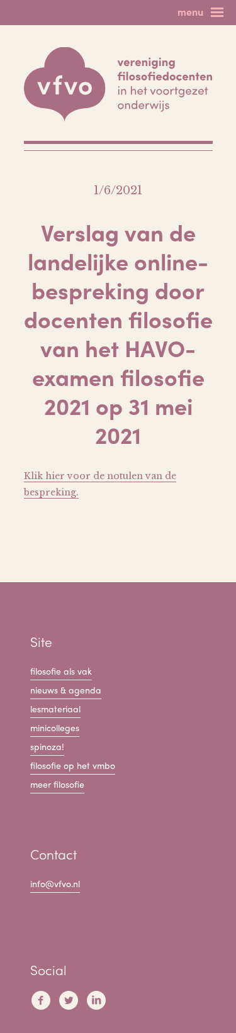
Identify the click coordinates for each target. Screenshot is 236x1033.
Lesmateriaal (55, 708)
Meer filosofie (57, 784)
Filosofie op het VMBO (72, 765)
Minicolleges (54, 727)
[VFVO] (118, 85)
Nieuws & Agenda (65, 689)
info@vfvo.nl (55, 883)
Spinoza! (47, 746)
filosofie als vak (61, 671)
